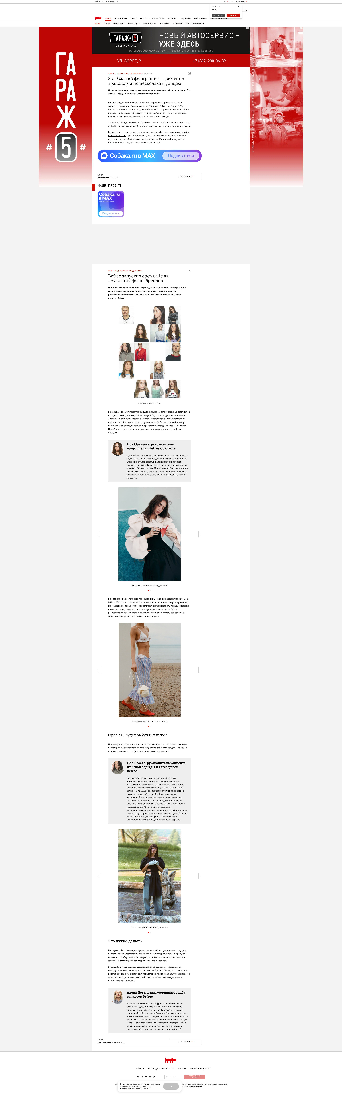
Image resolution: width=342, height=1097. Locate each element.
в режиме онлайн (117, 135)
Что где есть (158, 18)
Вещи (110, 271)
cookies (146, 1088)
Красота (144, 18)
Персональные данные (200, 1069)
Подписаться (122, 73)
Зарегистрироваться (110, 2)
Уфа (225, 2)
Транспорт (177, 24)
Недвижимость (150, 24)
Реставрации (133, 24)
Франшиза (182, 1069)
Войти (97, 2)
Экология (172, 18)
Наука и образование (195, 24)
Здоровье (186, 18)
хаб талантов (126, 422)
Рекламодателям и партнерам (161, 1069)
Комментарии (185, 176)
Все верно (233, 15)
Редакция (140, 1069)
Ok (171, 1086)
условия (123, 1086)
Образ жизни (200, 18)
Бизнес (107, 24)
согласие (137, 1086)
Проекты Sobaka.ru (238, 2)
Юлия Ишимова (104, 1042)
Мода (134, 18)
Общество (164, 24)
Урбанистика (119, 24)
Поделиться (137, 73)
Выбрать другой (218, 15)
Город (108, 18)
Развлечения (121, 18)
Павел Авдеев (103, 177)
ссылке (164, 957)
